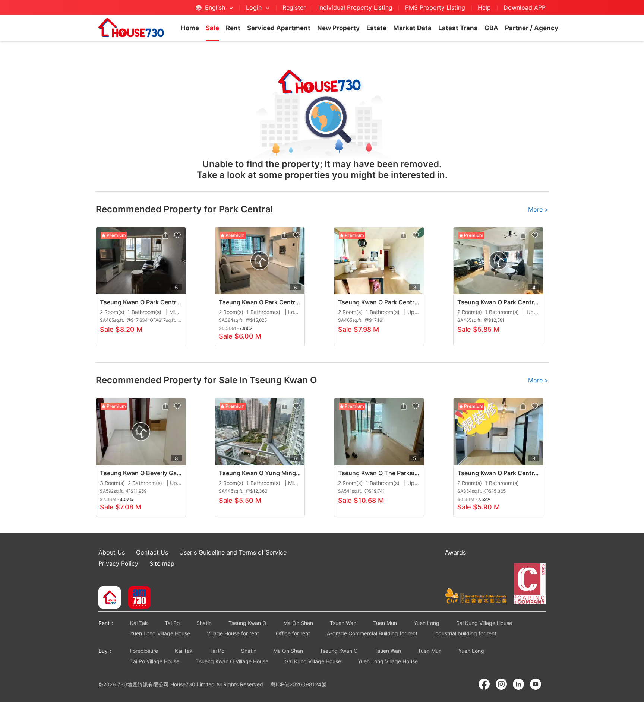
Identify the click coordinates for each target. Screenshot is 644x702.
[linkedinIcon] (518, 684)
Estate (376, 28)
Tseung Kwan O (247, 623)
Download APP (524, 7)
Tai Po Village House (154, 661)
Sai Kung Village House (484, 623)
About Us (111, 552)
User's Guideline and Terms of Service (233, 552)
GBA (491, 28)
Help (485, 7)
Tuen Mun (385, 623)
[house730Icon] (109, 598)
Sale (212, 28)
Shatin (204, 623)
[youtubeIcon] (535, 684)
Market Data (412, 28)
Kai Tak (139, 623)
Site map (161, 563)
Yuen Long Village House (160, 633)
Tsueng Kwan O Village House (232, 661)
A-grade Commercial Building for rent (372, 633)
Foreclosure (144, 651)
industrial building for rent (465, 633)
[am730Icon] (137, 598)
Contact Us (152, 552)
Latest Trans (458, 28)
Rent (233, 28)
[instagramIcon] (501, 684)
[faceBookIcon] (484, 684)
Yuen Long (426, 623)
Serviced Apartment (278, 28)
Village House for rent (233, 633)
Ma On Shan (298, 623)
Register (294, 7)
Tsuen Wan (343, 623)
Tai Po (172, 623)
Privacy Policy (118, 563)
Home (190, 28)
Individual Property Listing (355, 7)
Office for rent (293, 633)
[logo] (131, 27)
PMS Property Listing (435, 7)
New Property (338, 28)
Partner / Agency (531, 28)
